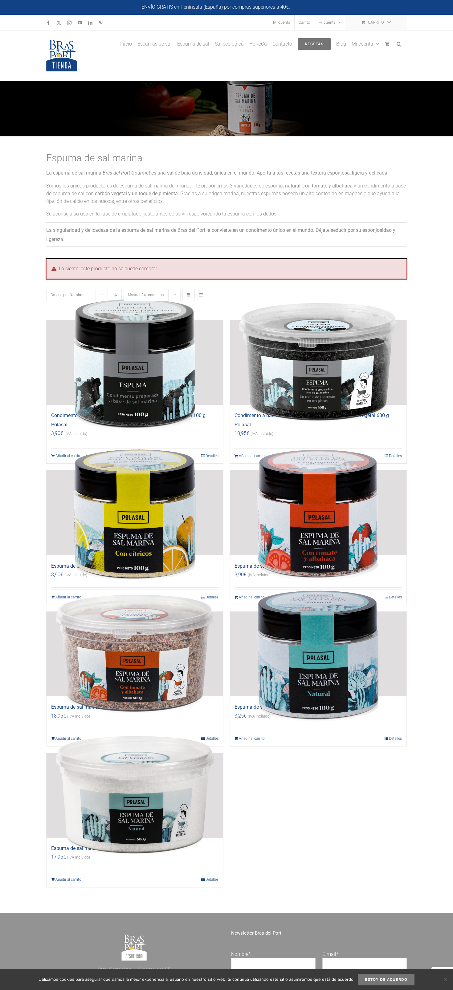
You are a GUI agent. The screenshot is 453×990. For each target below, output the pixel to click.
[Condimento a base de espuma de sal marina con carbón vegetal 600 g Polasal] (318, 362)
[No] (445, 979)
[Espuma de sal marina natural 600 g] (135, 795)
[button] (399, 43)
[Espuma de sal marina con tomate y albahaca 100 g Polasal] (318, 512)
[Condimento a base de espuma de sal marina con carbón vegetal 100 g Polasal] (135, 362)
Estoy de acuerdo (386, 979)
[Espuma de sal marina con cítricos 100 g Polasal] (135, 512)
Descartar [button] (301, 7)
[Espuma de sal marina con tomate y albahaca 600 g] (135, 654)
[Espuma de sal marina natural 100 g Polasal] (318, 654)
